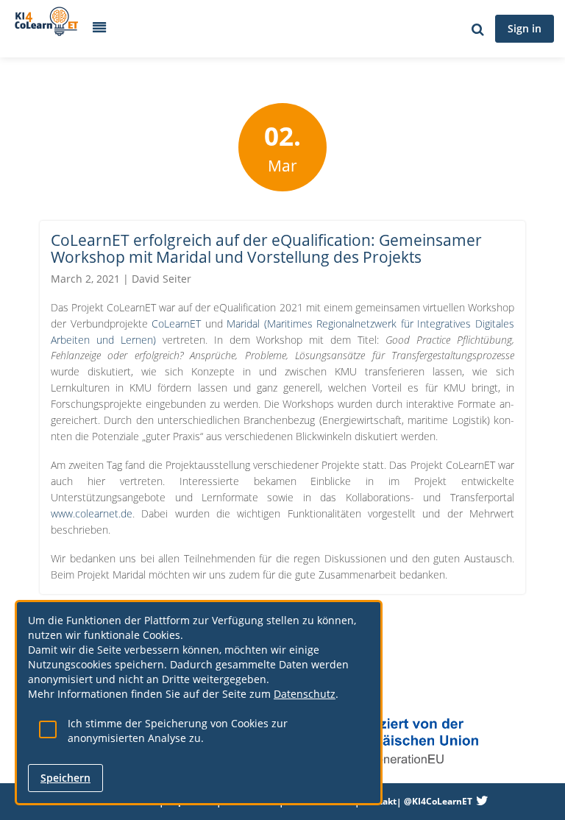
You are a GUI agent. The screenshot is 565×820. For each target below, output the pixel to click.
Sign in (524, 28)
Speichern (65, 778)
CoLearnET (178, 324)
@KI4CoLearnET (438, 801)
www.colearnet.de (91, 513)
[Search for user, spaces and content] (478, 29)
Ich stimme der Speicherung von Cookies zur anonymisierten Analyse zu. (178, 730)
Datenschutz (304, 694)
